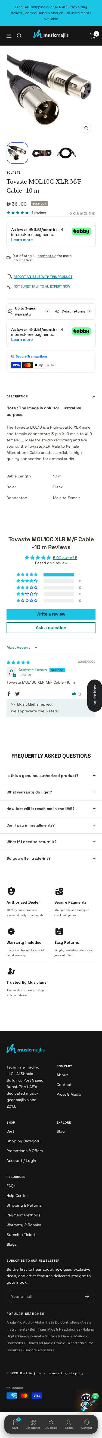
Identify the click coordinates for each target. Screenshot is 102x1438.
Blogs (12, 1244)
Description (17, 396)
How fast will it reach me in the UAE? (41, 808)
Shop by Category (24, 1141)
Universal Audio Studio (46, 1343)
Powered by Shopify (65, 1373)
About (62, 1074)
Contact (64, 1084)
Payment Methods (23, 1215)
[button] (27, 574)
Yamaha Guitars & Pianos (51, 1336)
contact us (47, 256)
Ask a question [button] (51, 627)
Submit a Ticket (21, 1234)
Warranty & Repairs (24, 1224)
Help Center (17, 1195)
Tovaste (14, 172)
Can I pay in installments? (31, 825)
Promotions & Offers (25, 1150)
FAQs (11, 1185)
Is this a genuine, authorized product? (42, 775)
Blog (61, 1131)
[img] (18, 662)
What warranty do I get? (29, 792)
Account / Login (21, 1160)
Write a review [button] (51, 614)
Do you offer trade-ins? (29, 858)
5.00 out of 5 (65, 557)
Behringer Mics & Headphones (55, 1329)
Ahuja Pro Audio (20, 1322)
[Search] (19, 35)
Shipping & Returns (24, 1205)
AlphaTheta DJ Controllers (57, 1322)
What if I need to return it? (32, 841)
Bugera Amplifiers (39, 1350)
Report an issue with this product (43, 277)
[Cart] (92, 36)
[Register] (87, 1296)
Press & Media (69, 1094)
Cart (10, 1131)
